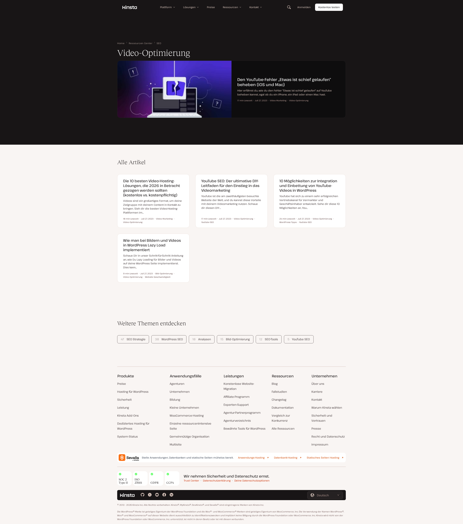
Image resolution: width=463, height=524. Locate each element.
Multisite (176, 444)
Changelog (279, 400)
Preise (121, 384)
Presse (316, 429)
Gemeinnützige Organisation (189, 436)
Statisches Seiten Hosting (323, 457)
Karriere (316, 392)
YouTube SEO (299, 339)
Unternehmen (180, 392)
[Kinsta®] (129, 7)
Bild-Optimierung (235, 339)
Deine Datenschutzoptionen (251, 480)
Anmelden (304, 7)
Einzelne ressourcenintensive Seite (190, 426)
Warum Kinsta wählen (326, 408)
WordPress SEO (169, 339)
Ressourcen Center (140, 43)
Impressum (319, 444)
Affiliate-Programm (237, 397)
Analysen (201, 339)
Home (121, 43)
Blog (275, 384)
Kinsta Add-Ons (128, 416)
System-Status (127, 436)
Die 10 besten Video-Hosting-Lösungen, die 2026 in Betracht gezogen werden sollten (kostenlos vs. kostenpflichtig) (151, 187)
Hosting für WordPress (132, 392)
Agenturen (177, 384)
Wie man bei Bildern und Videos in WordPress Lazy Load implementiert (152, 245)
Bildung (175, 400)
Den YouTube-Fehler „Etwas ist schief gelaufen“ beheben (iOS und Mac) (284, 82)
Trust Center (191, 480)
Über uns (317, 384)
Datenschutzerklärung (217, 480)
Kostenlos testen (329, 7)
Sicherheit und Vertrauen (321, 418)
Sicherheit (124, 400)
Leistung (123, 408)
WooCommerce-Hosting (187, 416)
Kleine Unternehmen (184, 408)
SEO (159, 43)
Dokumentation (283, 408)
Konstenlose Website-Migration (239, 386)
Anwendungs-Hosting (251, 457)
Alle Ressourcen (283, 429)
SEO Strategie (133, 339)
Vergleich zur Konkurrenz (281, 418)
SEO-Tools (268, 339)
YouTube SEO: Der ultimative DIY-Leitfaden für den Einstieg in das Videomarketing (230, 185)
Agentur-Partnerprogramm (242, 413)
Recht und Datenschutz (328, 436)
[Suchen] (289, 7)
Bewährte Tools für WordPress (245, 429)
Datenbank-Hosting (285, 457)
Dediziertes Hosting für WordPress (133, 426)
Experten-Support (236, 405)
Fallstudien (279, 392)
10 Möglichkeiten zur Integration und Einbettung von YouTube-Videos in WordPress (308, 185)
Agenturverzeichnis (237, 421)
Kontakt (316, 400)
